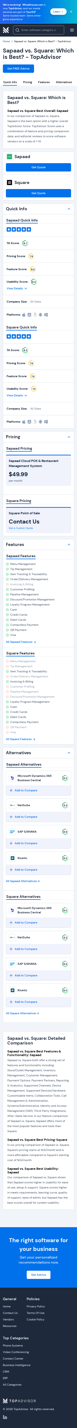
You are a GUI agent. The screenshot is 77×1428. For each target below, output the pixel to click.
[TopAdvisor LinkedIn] (5, 1417)
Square (22, 182)
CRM (6, 1371)
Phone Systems (13, 1345)
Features (44, 82)
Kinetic (22, 858)
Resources (9, 1326)
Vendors (8, 1319)
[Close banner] (71, 12)
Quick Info (10, 82)
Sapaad (22, 156)
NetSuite (24, 805)
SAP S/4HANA (27, 832)
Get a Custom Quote (21, 528)
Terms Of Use (35, 1313)
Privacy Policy (36, 1306)
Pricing (27, 82)
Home (7, 1306)
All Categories (12, 1385)
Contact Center (13, 1358)
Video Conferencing (16, 1352)
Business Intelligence (16, 1365)
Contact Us (10, 1313)
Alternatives (64, 82)
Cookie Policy (35, 1319)
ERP (5, 1378)
